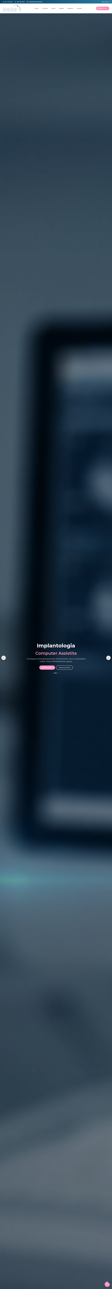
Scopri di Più (47, 667)
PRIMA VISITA (102, 8)
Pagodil (61, 8)
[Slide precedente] (3, 658)
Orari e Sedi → (105, 1)
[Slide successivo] (108, 658)
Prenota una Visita (64, 667)
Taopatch (70, 8)
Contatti (79, 8)
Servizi (53, 8)
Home (36, 8)
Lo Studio (45, 8)
